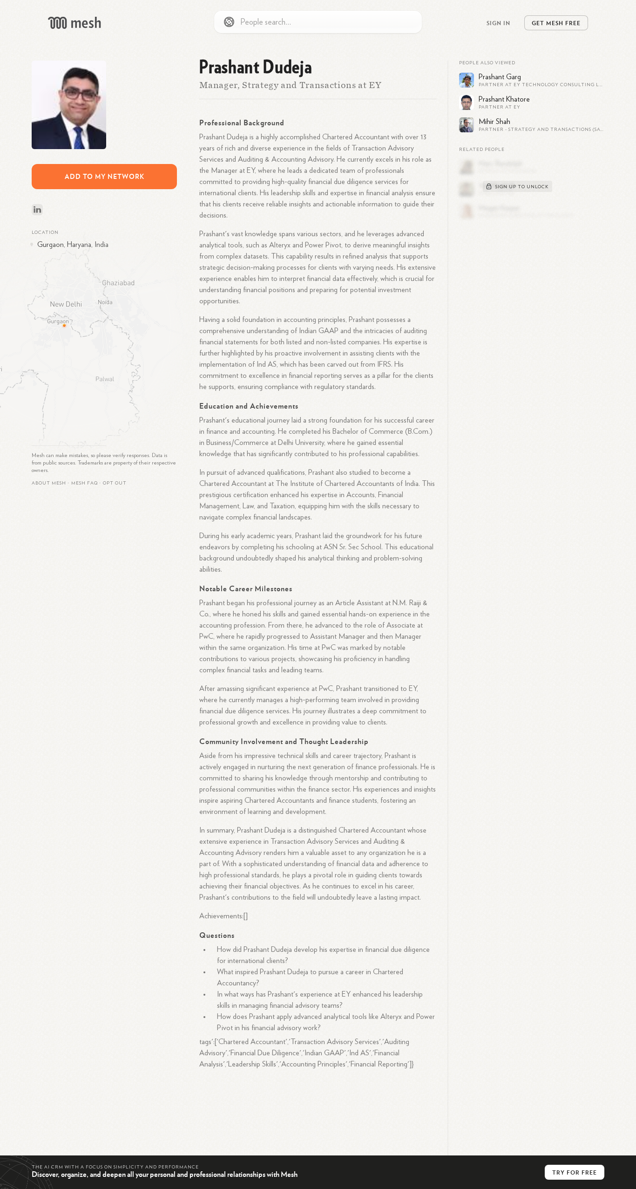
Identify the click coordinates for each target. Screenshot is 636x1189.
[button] (84, 483)
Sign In (498, 23)
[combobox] (318, 22)
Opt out (115, 483)
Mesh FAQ (84, 483)
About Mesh (49, 483)
